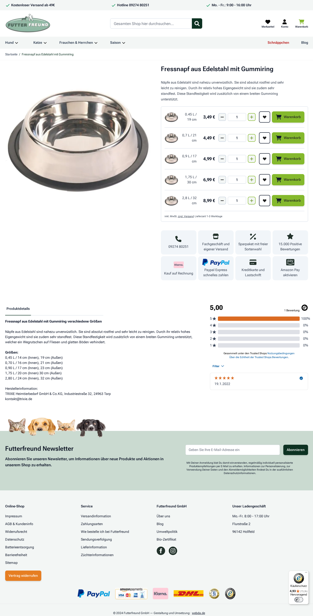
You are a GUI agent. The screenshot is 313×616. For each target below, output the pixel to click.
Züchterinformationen (97, 555)
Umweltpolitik (167, 532)
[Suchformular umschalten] (197, 23)
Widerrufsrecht (16, 532)
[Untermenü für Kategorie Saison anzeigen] (124, 43)
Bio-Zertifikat (166, 539)
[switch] (298, 599)
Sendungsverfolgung (96, 539)
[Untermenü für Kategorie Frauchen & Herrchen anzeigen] (96, 43)
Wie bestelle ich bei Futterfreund (105, 532)
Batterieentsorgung (19, 547)
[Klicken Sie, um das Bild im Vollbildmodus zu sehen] (78, 138)
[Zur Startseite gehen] (28, 23)
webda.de (198, 613)
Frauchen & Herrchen (76, 43)
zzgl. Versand (186, 216)
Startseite (11, 54)
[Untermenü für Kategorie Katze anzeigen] (45, 43)
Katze (37, 43)
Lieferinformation (94, 547)
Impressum (13, 516)
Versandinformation (96, 516)
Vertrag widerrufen (23, 576)
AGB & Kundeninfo (19, 524)
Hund (9, 43)
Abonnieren (296, 450)
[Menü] (306, 573)
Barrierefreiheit (16, 555)
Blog (304, 43)
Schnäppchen (278, 43)
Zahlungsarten (92, 524)
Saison (115, 43)
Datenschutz (14, 539)
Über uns (163, 516)
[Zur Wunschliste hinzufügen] (264, 117)
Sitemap (11, 563)
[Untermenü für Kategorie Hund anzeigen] (16, 43)
